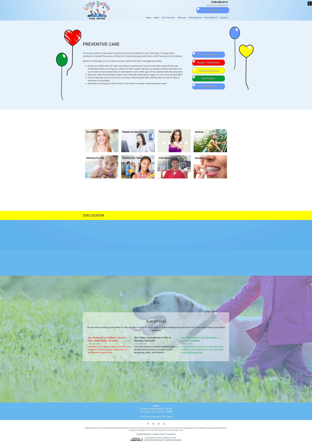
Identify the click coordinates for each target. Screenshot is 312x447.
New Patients (211, 17)
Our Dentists (168, 17)
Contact (224, 17)
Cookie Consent (159, 434)
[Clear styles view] (309, 3)
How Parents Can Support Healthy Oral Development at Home (107, 339)
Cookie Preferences (143, 434)
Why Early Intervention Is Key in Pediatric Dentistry (152, 339)
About (156, 17)
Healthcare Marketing (173, 440)
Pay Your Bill (212, 10)
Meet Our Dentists (208, 54)
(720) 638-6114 (219, 2)
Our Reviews (208, 78)
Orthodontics (195, 17)
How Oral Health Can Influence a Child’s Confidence (199, 339)
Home (148, 17)
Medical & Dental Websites (154, 440)
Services (181, 17)
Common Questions (208, 70)
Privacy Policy (171, 434)
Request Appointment (208, 62)
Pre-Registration (208, 86)
